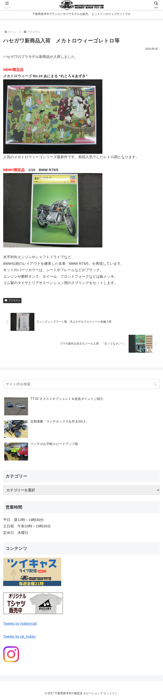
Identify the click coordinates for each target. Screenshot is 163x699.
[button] (155, 384)
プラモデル (14, 300)
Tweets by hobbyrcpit (20, 624)
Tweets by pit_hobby (19, 637)
